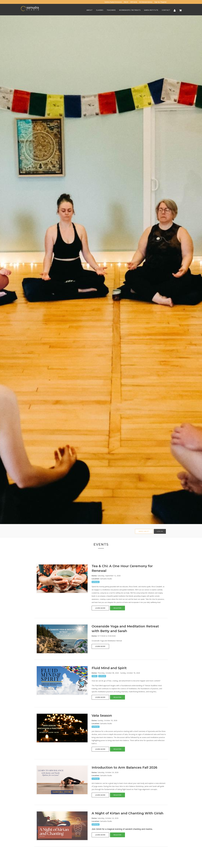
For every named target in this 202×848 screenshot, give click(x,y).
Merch (126, 2)
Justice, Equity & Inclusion (113, 2)
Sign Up (157, 2)
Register (164, 2)
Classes (99, 10)
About (90, 10)
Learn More (100, 608)
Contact (166, 10)
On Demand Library (145, 2)
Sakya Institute (151, 10)
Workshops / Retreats (130, 10)
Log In (160, 531)
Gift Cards (133, 2)
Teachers (111, 10)
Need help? (144, 531)
